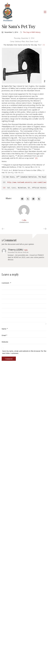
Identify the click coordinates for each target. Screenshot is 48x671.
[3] (36, 158)
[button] (45, 12)
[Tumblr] (39, 199)
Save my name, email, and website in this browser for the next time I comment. (24, 352)
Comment (6, 283)
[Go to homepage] (8, 12)
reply (26, 250)
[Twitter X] (28, 199)
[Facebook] (22, 199)
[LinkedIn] (33, 199)
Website (5, 342)
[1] (44, 45)
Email (4, 335)
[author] (24, 210)
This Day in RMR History (31, 32)
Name (5, 329)
